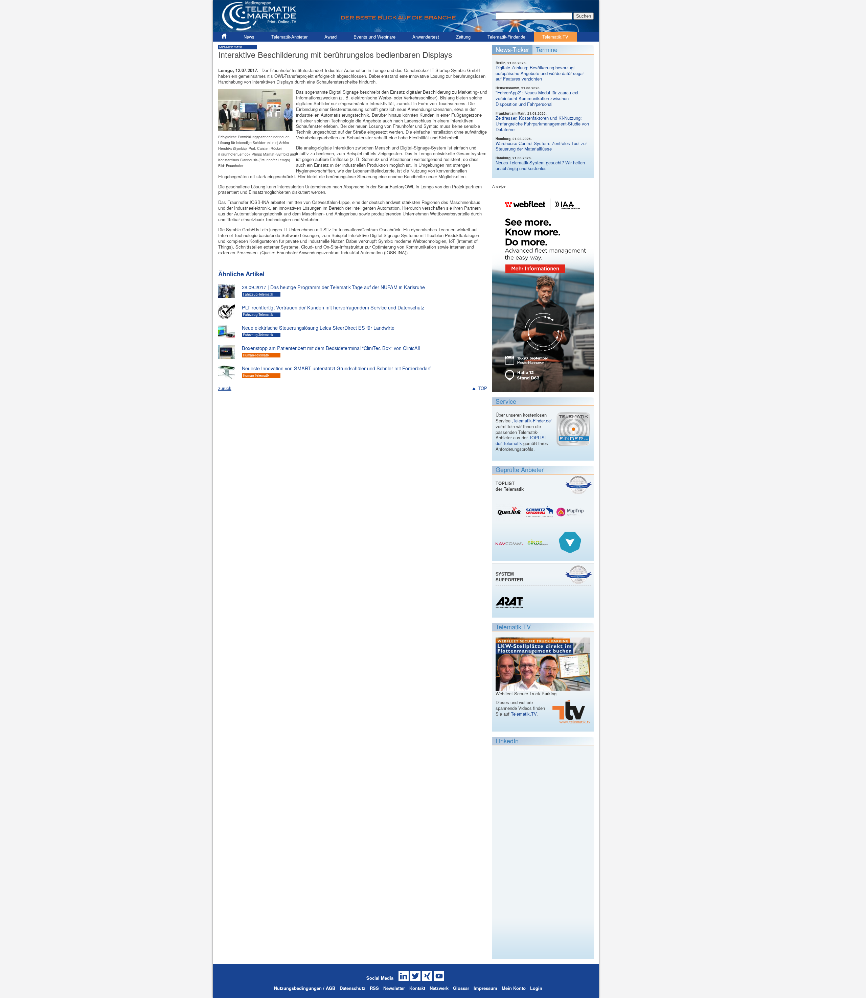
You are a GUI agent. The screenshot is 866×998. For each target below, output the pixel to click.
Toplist (578, 484)
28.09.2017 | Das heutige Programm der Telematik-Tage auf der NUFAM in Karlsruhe (333, 287)
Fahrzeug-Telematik (258, 294)
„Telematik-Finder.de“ (532, 420)
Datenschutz (352, 988)
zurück (224, 388)
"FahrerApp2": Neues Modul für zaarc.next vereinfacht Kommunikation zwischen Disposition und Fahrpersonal (537, 98)
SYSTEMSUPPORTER (509, 577)
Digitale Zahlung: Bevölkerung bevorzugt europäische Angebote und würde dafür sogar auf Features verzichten (540, 73)
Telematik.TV (555, 36)
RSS (374, 988)
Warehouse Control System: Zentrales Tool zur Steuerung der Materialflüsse (541, 146)
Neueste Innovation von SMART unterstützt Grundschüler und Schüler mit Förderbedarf (336, 368)
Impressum (485, 988)
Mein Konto (514, 988)
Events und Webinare (374, 36)
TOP (482, 388)
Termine (546, 49)
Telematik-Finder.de (506, 36)
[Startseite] (406, 29)
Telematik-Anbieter (289, 36)
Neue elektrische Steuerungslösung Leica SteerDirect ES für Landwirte (318, 327)
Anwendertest (425, 36)
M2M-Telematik (230, 47)
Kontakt (417, 988)
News (249, 36)
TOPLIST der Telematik (521, 440)
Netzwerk (439, 988)
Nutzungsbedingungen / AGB (304, 988)
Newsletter (394, 988)
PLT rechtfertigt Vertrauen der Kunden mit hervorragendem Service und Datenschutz (333, 307)
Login (536, 988)
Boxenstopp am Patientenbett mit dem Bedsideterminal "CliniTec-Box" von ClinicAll (331, 348)
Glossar (461, 988)
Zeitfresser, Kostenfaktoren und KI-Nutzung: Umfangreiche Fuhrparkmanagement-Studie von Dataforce (542, 124)
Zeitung (463, 36)
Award (330, 36)
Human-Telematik (256, 355)
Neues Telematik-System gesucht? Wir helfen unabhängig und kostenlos (540, 165)
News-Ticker (512, 49)
